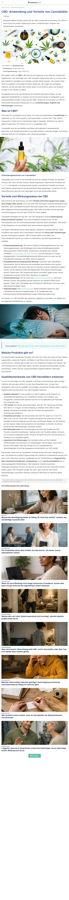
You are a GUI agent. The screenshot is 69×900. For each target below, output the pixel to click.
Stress (32, 103)
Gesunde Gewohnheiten (18, 7)
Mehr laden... (34, 756)
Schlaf (40, 461)
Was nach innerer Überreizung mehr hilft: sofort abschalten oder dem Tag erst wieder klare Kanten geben (33, 650)
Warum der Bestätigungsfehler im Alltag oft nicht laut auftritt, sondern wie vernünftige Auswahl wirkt (34, 518)
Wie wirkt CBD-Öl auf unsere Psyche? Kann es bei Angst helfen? (41, 346)
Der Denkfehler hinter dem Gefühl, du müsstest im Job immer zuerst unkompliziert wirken (30, 551)
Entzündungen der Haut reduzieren (26, 254)
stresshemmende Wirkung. (44, 278)
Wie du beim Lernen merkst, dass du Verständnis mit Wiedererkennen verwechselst (31, 716)
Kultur (3, 515)
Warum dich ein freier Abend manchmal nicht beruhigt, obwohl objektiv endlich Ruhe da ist (32, 617)
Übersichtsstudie (27, 289)
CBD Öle (4, 185)
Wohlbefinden (5, 7)
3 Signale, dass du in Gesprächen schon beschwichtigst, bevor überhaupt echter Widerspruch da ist (33, 749)
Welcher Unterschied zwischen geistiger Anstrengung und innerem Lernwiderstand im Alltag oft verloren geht (30, 683)
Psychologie (5, 548)
